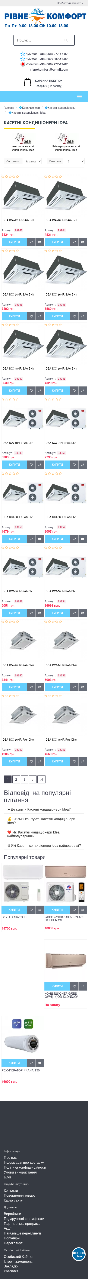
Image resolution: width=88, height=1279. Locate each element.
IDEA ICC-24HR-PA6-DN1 (61, 443)
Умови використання (20, 1172)
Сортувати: (13, 161)
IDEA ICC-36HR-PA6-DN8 (18, 739)
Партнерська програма (22, 1223)
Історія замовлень (18, 1261)
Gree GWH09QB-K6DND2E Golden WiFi (64, 918)
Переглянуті (13, 1242)
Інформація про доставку (24, 1162)
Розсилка (11, 1271)
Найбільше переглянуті (22, 1233)
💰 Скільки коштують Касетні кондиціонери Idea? (41, 820)
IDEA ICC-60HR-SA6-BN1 (61, 368)
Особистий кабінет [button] (68, 3)
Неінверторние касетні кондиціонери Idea (66, 148)
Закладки (11, 1266)
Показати (55, 161)
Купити (14, 242)
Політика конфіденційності (25, 1167)
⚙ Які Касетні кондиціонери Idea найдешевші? (44, 845)
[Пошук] (66, 40)
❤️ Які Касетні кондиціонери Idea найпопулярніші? (33, 834)
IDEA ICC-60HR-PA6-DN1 (61, 591)
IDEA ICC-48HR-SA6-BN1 (18, 368)
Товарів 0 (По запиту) (44, 83)
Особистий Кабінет (19, 1256)
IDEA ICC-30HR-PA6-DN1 (18, 517)
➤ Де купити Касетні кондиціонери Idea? (39, 809)
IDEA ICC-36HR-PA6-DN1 (61, 517)
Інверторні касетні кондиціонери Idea (23, 148)
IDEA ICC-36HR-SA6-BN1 (61, 294)
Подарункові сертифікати (24, 1218)
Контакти (11, 1190)
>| (41, 779)
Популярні (12, 1238)
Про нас (10, 1157)
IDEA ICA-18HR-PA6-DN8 (18, 665)
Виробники (12, 1213)
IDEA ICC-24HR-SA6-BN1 (18, 294)
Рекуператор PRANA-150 (21, 1070)
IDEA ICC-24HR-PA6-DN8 (61, 665)
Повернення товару (19, 1195)
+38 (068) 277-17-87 (54, 54)
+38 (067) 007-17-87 (54, 59)
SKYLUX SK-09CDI (14, 917)
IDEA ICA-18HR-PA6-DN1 (18, 443)
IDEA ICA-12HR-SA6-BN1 (18, 220)
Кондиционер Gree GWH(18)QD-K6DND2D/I (62, 995)
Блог (7, 1177)
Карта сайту (13, 1200)
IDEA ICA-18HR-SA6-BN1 (61, 220)
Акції (7, 1228)
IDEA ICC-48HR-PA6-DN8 (61, 739)
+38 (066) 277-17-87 (54, 64)
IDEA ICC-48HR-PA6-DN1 (18, 591)
